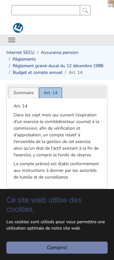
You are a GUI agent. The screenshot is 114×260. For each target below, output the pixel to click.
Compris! (57, 247)
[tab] (23, 93)
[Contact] (17, 28)
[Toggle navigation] (11, 40)
